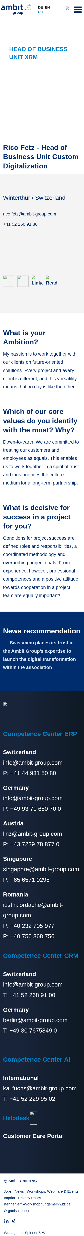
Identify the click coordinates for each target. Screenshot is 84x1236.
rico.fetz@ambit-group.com (29, 213)
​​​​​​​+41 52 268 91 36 (20, 224)
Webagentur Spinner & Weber (28, 1233)
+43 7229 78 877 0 (34, 844)
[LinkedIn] (39, 280)
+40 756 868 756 (32, 936)
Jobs (8, 1191)
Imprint (9, 1198)
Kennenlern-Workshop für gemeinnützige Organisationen (37, 1207)
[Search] (69, 9)
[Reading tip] (53, 280)
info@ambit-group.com (33, 762)
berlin (10, 1020)
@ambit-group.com (42, 1020)
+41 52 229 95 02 (32, 1098)
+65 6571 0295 (30, 880)
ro (40, 12)
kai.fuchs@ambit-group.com (40, 1088)
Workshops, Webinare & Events (52, 1191)
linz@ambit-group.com (32, 834)
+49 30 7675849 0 (33, 1030)
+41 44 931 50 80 (33, 773)
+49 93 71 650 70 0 (35, 808)
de (40, 7)
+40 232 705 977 (32, 926)
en (47, 7)
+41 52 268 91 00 (32, 995)
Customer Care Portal (33, 1136)
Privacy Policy (29, 1198)
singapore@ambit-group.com (41, 869)
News (19, 1191)
